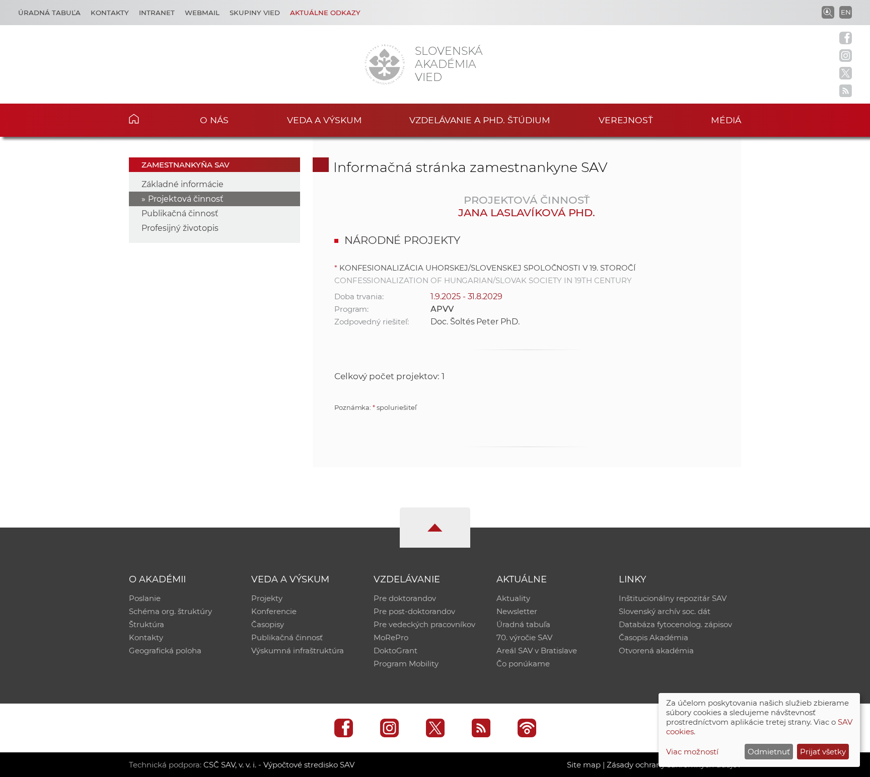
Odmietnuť (769, 751)
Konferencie (274, 611)
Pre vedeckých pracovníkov (424, 624)
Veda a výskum (324, 120)
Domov (149, 119)
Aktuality (513, 598)
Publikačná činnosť (180, 213)
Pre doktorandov (405, 598)
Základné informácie (182, 184)
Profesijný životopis (180, 228)
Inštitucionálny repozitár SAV (673, 598)
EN (846, 12)
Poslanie (145, 598)
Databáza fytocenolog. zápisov (675, 624)
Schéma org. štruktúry (170, 611)
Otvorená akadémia (656, 650)
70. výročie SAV (524, 637)
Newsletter (516, 611)
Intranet (157, 13)
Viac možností (692, 751)
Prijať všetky (823, 751)
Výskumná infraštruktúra (297, 650)
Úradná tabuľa (49, 13)
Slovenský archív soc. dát (664, 611)
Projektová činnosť (186, 199)
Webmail (202, 13)
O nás (214, 120)
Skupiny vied (255, 13)
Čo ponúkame (523, 663)
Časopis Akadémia (653, 637)
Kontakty (110, 13)
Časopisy (267, 624)
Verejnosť (626, 120)
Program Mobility (406, 663)
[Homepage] (385, 64)
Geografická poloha (165, 650)
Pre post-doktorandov (414, 611)
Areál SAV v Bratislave (536, 650)
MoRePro (391, 637)
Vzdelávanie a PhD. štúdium (479, 120)
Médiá (726, 120)
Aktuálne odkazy (325, 13)
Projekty (266, 598)
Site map (584, 764)
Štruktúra (146, 624)
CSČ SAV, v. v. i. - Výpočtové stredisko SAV (278, 764)
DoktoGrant (395, 650)
